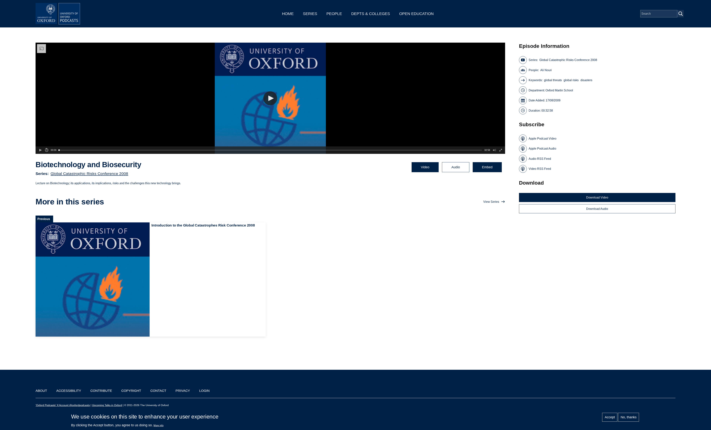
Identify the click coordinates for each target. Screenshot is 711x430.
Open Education (416, 13)
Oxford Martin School (559, 90)
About (41, 391)
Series (310, 13)
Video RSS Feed (540, 168)
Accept (610, 417)
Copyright (131, 391)
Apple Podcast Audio (542, 148)
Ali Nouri (546, 70)
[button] (270, 98)
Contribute (101, 391)
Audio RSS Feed (540, 158)
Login (204, 391)
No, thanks (629, 417)
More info (158, 425)
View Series (491, 201)
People (334, 13)
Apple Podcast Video (542, 138)
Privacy (183, 391)
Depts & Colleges (370, 13)
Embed (487, 167)
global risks (571, 80)
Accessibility (68, 391)
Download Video (597, 197)
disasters (586, 80)
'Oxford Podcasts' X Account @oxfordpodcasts (63, 405)
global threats (553, 80)
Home (288, 13)
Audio (455, 167)
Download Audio (597, 208)
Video (425, 167)
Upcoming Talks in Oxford (107, 405)
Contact (158, 391)
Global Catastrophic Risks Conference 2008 (89, 173)
